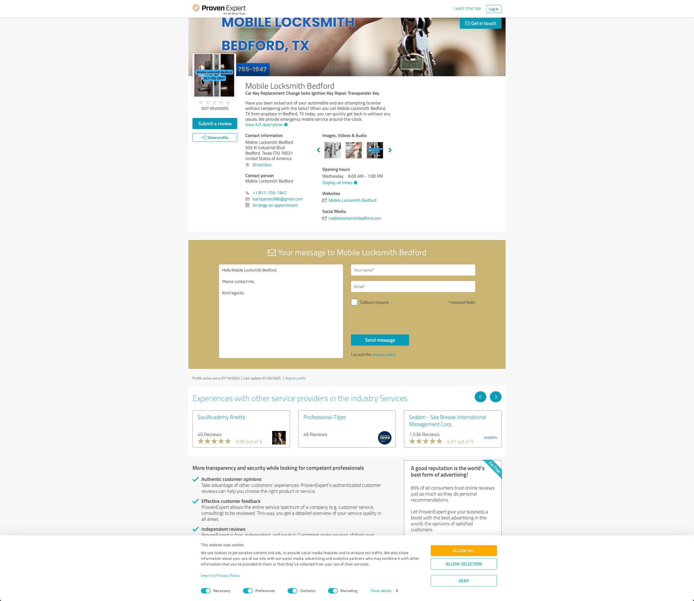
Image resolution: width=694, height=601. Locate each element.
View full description (264, 124)
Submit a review (215, 123)
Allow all (464, 551)
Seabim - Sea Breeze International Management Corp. (447, 420)
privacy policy (383, 354)
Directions (262, 165)
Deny (464, 581)
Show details (381, 590)
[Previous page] (480, 396)
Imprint (207, 575)
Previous (318, 150)
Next (390, 150)
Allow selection (464, 564)
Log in (494, 8)
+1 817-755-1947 (270, 193)
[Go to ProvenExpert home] (219, 10)
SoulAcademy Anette (221, 417)
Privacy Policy (228, 575)
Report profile (295, 378)
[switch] (248, 590)
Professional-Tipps (324, 417)
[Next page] (496, 396)
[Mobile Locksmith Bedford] (214, 75)
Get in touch (483, 23)
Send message (380, 339)
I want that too (467, 8)
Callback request (374, 302)
